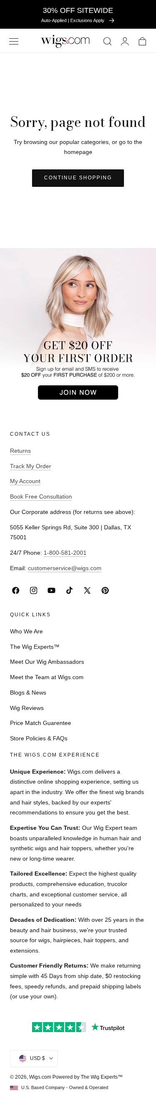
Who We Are (26, 631)
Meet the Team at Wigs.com (47, 677)
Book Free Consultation (41, 496)
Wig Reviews (27, 708)
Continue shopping (78, 178)
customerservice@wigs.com (65, 568)
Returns (20, 450)
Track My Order (30, 466)
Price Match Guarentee (40, 723)
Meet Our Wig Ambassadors (47, 661)
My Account (25, 481)
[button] (13, 41)
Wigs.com (40, 1077)
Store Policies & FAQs (38, 738)
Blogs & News (28, 692)
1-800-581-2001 (65, 552)
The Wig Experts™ (34, 646)
